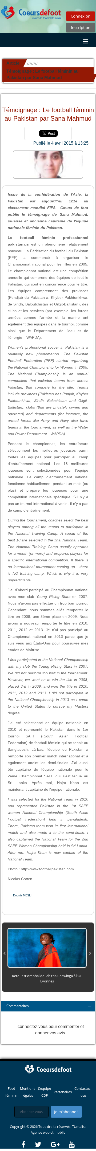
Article (12, 63)
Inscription (80, 27)
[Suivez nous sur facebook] (28, 1144)
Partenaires (63, 1091)
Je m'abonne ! (66, 1111)
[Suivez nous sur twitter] (42, 1144)
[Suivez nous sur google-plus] (59, 1144)
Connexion (80, 16)
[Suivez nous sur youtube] (72, 1144)
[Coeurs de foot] (48, 1068)
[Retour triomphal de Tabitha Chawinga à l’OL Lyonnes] (47, 947)
